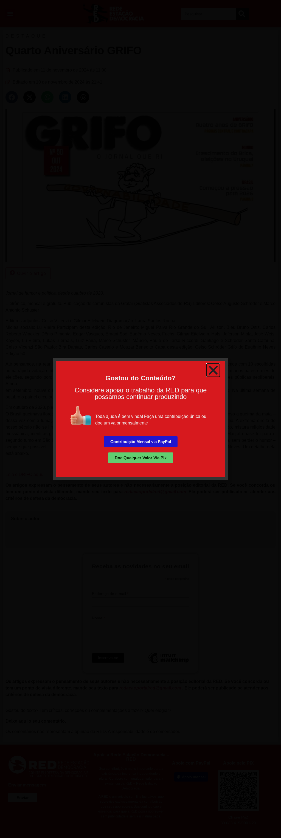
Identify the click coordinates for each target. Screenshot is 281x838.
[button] (213, 370)
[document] (140, 419)
